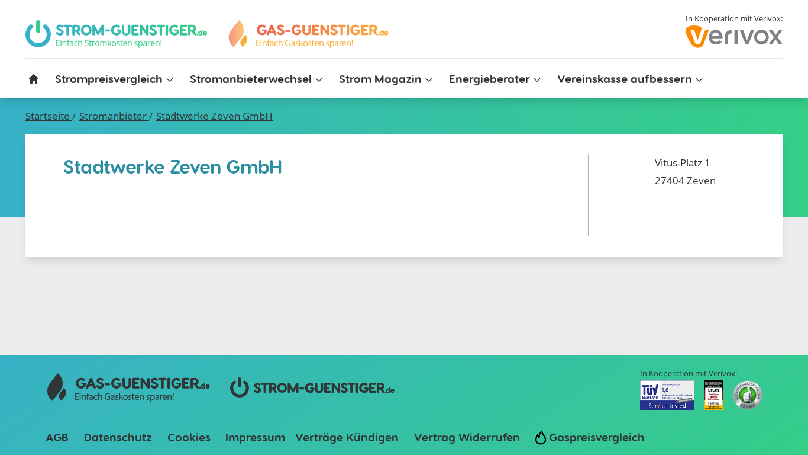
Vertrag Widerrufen (467, 437)
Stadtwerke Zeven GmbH (214, 116)
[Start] (307, 34)
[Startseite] (34, 79)
